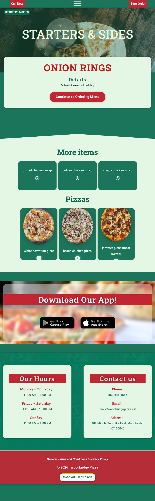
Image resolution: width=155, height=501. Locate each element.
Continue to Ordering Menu (77, 97)
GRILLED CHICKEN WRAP (37, 170)
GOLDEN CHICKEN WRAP (77, 170)
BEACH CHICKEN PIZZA (77, 251)
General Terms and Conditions (67, 459)
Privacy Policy (98, 459)
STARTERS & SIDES (77, 34)
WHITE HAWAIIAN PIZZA (39, 251)
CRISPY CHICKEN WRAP (117, 170)
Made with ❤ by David (77, 477)
